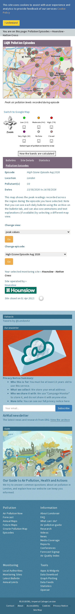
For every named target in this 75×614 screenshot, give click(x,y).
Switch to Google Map (17, 112)
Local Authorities (12, 570)
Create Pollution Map (15, 528)
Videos (44, 532)
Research (46, 528)
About (20, 605)
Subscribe (64, 408)
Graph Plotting (48, 578)
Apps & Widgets (49, 570)
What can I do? (48, 521)
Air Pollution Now (12, 513)
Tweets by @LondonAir (16, 320)
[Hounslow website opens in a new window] (21, 290)
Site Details (27, 160)
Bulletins (11, 160)
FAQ (42, 517)
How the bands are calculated (37, 153)
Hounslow (10, 285)
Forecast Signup (50, 551)
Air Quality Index (49, 555)
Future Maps (10, 525)
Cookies (46, 605)
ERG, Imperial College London (41, 601)
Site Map (37, 609)
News (43, 536)
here (67, 401)
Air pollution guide (51, 525)
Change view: (13, 225)
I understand (11, 22)
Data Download (49, 574)
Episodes (8, 532)
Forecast (8, 517)
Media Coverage (50, 540)
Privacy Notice (60, 605)
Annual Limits (10, 582)
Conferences (48, 548)
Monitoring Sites (12, 574)
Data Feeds (47, 582)
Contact (10, 605)
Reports (45, 544)
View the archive (60, 419)
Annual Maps (10, 521)
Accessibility (33, 605)
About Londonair (50, 513)
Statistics (44, 160)
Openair (45, 590)
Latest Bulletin (11, 578)
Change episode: (15, 246)
